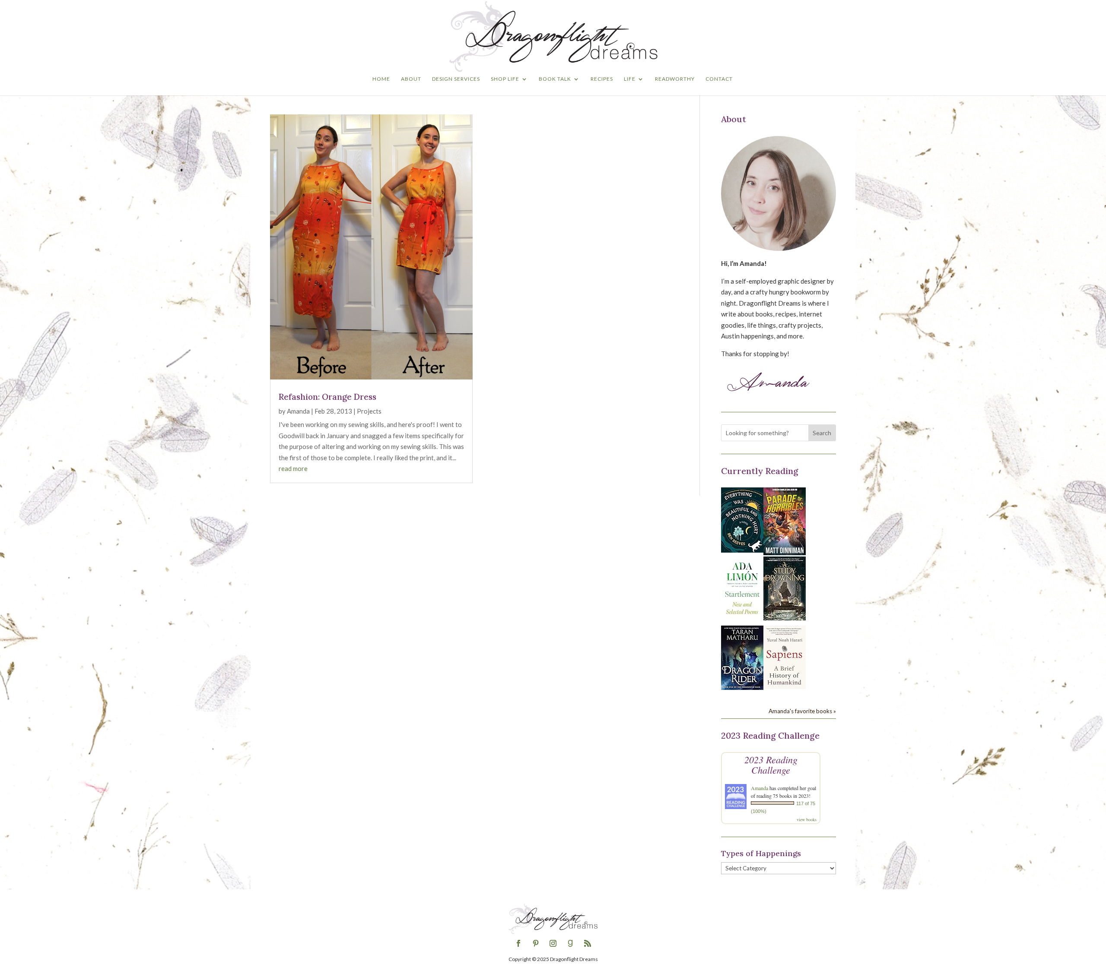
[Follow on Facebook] (518, 943)
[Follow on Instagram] (553, 943)
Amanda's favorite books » (802, 711)
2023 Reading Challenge (771, 764)
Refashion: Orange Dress (327, 397)
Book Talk (555, 79)
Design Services (456, 79)
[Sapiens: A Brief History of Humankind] (784, 686)
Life (630, 79)
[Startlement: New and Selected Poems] (742, 619)
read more (293, 468)
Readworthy (675, 79)
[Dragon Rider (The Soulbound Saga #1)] (742, 687)
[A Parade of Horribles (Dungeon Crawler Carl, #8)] (784, 552)
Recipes (602, 79)
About (411, 79)
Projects (369, 411)
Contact (719, 79)
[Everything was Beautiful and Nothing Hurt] (742, 550)
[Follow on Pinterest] (536, 943)
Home (381, 79)
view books (807, 819)
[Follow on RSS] (587, 943)
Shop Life (505, 79)
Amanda (298, 411)
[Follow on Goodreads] (570, 943)
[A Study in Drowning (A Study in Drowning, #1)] (784, 618)
